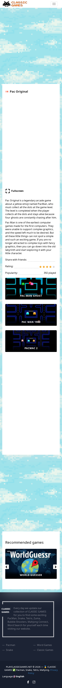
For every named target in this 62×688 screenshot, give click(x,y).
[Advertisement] (31, 46)
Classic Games (45, 650)
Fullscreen (17, 191)
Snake (9, 650)
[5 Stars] (53, 266)
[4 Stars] (50, 266)
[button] (6, 566)
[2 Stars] (43, 266)
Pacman (10, 645)
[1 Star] (40, 266)
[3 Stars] (47, 266)
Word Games (44, 645)
